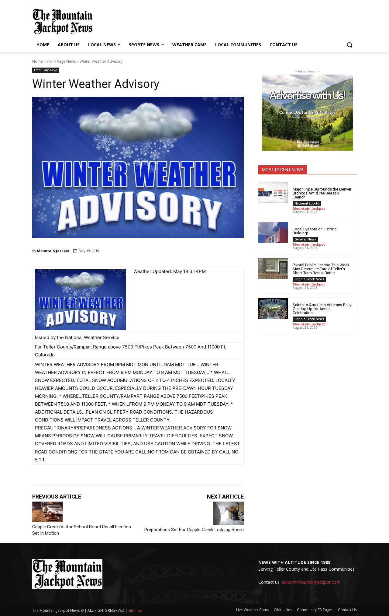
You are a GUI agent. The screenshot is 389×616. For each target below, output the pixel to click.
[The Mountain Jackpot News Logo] (62, 22)
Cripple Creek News (309, 279)
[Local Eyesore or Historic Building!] (273, 232)
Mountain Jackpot (53, 250)
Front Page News (61, 61)
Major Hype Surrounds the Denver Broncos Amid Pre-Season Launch (322, 193)
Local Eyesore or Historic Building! (314, 231)
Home (37, 61)
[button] (349, 44)
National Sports (306, 203)
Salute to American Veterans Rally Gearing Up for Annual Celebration (322, 309)
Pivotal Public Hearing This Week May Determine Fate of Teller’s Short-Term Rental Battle (321, 269)
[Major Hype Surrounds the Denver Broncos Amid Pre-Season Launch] (273, 192)
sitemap (135, 610)
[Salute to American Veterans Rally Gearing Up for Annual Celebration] (273, 308)
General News (305, 239)
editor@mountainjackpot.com (311, 582)
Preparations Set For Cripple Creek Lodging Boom (194, 529)
